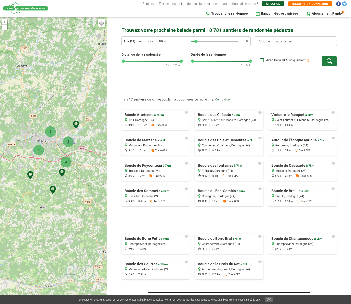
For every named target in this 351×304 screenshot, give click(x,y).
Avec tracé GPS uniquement (286, 60)
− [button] (5, 27)
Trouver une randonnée (229, 13)
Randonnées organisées (280, 13)
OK (269, 299)
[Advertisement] (229, 84)
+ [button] (5, 22)
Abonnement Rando (327, 13)
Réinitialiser (223, 99)
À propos (273, 3)
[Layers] (101, 23)
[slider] (196, 41)
